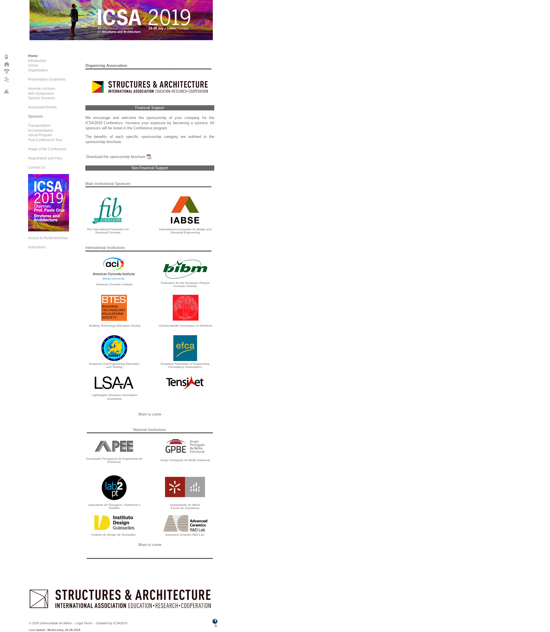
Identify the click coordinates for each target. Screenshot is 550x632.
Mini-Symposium (41, 93)
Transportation (39, 126)
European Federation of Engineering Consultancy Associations (185, 365)
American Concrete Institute (114, 284)
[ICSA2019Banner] (48, 230)
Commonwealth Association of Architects (185, 325)
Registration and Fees (45, 158)
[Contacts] (7, 73)
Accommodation (40, 130)
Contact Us (36, 167)
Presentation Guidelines (47, 79)
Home (33, 56)
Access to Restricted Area (48, 238)
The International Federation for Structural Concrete (108, 231)
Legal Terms (84, 623)
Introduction (37, 61)
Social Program (40, 135)
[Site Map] (7, 82)
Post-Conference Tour (45, 140)
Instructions (37, 247)
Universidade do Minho (56, 623)
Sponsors (35, 116)
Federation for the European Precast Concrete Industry (185, 284)
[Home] (7, 66)
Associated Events (42, 107)
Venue (33, 65)
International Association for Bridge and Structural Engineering (185, 231)
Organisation (38, 70)
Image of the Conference (47, 149)
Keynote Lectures (41, 89)
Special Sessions (41, 98)
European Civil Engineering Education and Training (114, 365)
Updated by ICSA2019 (111, 623)
